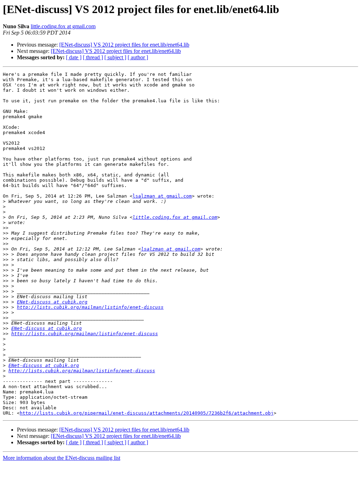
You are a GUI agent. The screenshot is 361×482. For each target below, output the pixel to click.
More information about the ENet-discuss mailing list (61, 458)
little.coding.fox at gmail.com (63, 26)
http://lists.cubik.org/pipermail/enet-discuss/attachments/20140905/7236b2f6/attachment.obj (147, 413)
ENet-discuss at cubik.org (52, 302)
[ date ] (73, 57)
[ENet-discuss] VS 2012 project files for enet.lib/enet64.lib (124, 45)
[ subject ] (115, 57)
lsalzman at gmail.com (162, 196)
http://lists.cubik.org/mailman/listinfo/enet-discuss (90, 307)
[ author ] (138, 57)
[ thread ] (93, 57)
